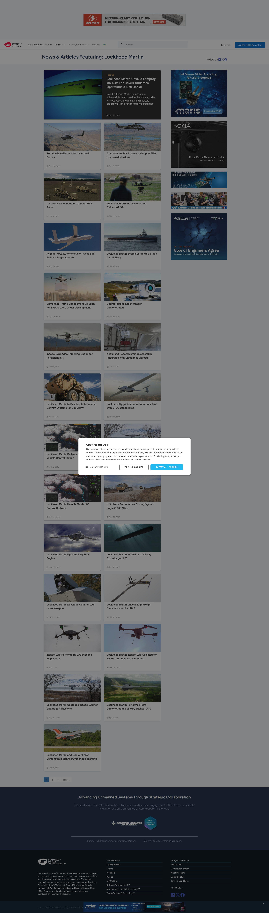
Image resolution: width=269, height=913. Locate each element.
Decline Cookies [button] (134, 467)
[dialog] (134, 456)
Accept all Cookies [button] (167, 467)
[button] (97, 467)
